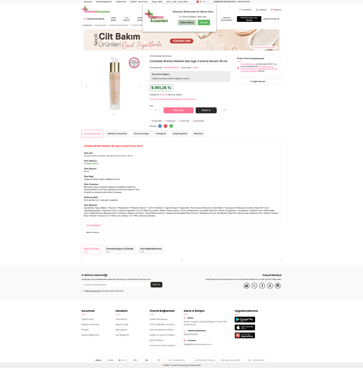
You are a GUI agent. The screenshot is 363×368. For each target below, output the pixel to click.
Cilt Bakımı (126, 19)
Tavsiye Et (170, 121)
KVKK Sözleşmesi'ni (93, 291)
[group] (113, 83)
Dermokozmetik (271, 19)
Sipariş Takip (122, 324)
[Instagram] (278, 287)
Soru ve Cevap (141, 133)
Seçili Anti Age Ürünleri (118, 25)
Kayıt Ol (156, 284)
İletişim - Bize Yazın (138, 1)
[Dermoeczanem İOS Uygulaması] (249, 327)
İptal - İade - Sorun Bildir (177, 1)
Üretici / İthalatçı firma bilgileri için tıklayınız (173, 99)
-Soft (165, 365)
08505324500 (191, 334)
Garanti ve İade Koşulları (162, 345)
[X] (254, 287)
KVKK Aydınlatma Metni (162, 329)
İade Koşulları (180, 133)
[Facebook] (262, 287)
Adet (151, 106)
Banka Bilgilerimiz (104, 1)
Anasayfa (88, 1)
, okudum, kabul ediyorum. (104, 291)
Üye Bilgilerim (122, 335)
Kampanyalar (100, 25)
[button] (181, 39)
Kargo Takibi (157, 1)
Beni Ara (198, 133)
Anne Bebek (113, 19)
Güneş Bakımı (140, 19)
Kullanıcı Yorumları (117, 133)
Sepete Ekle (178, 110)
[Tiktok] (270, 287)
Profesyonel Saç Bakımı (249, 19)
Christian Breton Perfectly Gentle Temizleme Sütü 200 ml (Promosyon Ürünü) (258, 68)
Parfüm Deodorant (227, 19)
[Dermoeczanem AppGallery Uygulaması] (249, 335)
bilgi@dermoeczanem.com (198, 344)
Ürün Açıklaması (92, 133)
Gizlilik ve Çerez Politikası (162, 335)
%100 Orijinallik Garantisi (162, 324)
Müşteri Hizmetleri (91, 324)
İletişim (85, 329)
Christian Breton (161, 56)
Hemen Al (206, 110)
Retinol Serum (92, 232)
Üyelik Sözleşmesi (158, 319)
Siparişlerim (121, 329)
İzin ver (204, 22)
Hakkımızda (121, 1)
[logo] (96, 10)
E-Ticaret (173, 365)
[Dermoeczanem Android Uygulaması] (249, 319)
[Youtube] (246, 287)
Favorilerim (121, 319)
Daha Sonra (186, 22)
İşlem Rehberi (156, 340)
